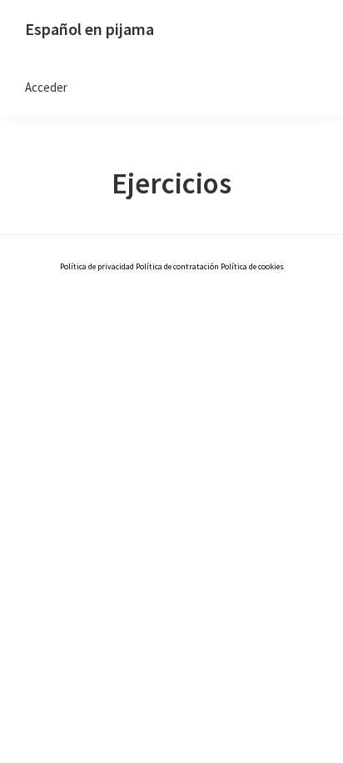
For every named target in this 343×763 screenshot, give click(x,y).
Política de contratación (177, 266)
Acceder (46, 87)
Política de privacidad (98, 266)
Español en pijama (89, 28)
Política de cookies (252, 266)
